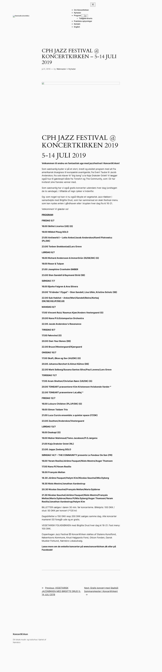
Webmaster (61, 69)
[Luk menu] (92, 5)
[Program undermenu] (83, 15)
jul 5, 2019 (46, 69)
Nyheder (72, 69)
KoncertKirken (20, 634)
